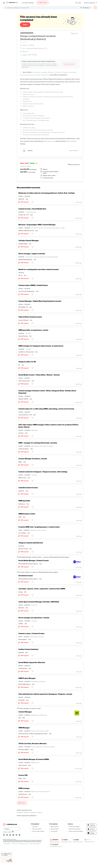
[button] (91, 825)
